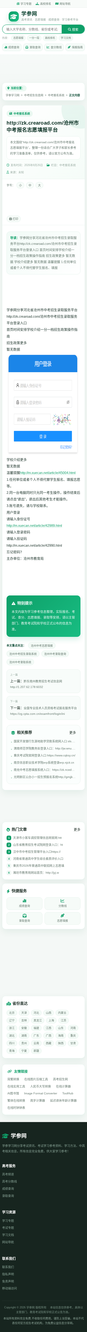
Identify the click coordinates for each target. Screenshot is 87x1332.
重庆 (73, 1035)
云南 (36, 1043)
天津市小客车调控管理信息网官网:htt (37, 837)
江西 (48, 1028)
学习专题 (25, 3)
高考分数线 (9, 1181)
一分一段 (34, 38)
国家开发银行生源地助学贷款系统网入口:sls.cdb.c (45, 741)
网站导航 (8, 1242)
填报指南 (77, 47)
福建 (36, 1028)
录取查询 (35, 47)
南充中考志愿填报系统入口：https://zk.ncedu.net (45, 769)
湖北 (12, 1035)
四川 (12, 1043)
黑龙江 (38, 1020)
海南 (61, 1035)
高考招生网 (60, 1079)
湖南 (24, 1035)
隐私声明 (8, 1274)
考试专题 (8, 1227)
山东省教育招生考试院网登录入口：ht (38, 844)
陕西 (61, 1043)
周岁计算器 (37, 1100)
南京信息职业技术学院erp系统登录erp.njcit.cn (44, 762)
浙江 (12, 1028)
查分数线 (56, 47)
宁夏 (24, 1050)
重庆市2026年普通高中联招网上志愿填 (38, 865)
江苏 (63, 1020)
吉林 (24, 1020)
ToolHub (67, 1093)
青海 (12, 1050)
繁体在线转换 (16, 1100)
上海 (51, 1020)
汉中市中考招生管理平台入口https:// (37, 851)
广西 (48, 1035)
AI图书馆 (13, 1093)
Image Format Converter (40, 1093)
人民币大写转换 (40, 1086)
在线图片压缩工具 (36, 1079)
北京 (12, 1012)
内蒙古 (62, 1012)
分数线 (62, 905)
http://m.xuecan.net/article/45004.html (48, 473)
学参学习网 (12, 95)
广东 (36, 1035)
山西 (48, 1012)
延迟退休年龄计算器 (63, 1100)
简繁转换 (13, 1079)
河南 (73, 1028)
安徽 (24, 1028)
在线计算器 (63, 1086)
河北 (36, 1012)
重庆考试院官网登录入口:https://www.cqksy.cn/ (44, 755)
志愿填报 (18, 38)
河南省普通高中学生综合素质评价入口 (38, 858)
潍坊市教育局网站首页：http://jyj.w (36, 872)
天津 (24, 1012)
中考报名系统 (56, 95)
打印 (15, 219)
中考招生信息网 (33, 95)
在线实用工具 (16, 1086)
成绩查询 (13, 47)
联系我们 (8, 1267)
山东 (61, 1028)
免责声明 (8, 1281)
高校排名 (45, 3)
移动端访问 (9, 1288)
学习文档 (66, 38)
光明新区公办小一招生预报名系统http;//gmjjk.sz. (45, 777)
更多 (72, 732)
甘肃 (73, 1043)
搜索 (74, 29)
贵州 (24, 1043)
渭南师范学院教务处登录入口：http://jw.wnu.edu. (45, 748)
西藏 (48, 1043)
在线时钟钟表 (16, 1107)
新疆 (36, 1050)
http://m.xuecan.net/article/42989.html (34, 525)
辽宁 (12, 1020)
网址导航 (65, 3)
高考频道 (8, 1174)
